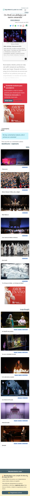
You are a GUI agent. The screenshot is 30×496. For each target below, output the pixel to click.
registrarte (15, 144)
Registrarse (23, 7)
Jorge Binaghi (15, 20)
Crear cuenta (18, 100)
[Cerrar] (27, 476)
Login (27, 7)
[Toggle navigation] (25, 10)
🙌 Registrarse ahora (15, 492)
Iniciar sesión (8, 100)
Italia (26, 12)
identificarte (6, 144)
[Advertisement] (15, 3)
